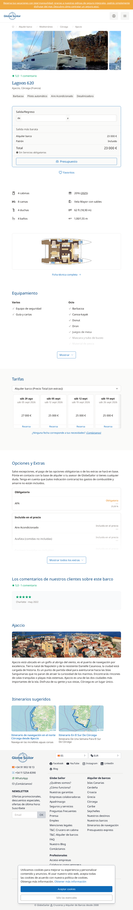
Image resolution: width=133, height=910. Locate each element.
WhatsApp (21, 778)
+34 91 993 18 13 (24, 767)
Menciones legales (61, 825)
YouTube (74, 763)
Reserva (26, 426)
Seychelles (93, 811)
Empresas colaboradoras (65, 797)
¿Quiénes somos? (60, 783)
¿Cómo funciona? (60, 787)
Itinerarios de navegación (103, 825)
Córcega (64, 26)
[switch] (66, 172)
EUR (96, 755)
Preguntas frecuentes (63, 811)
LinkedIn (109, 763)
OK (41, 815)
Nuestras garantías (61, 792)
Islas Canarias (95, 783)
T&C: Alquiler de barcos (64, 834)
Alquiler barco (25, 26)
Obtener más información (70, 881)
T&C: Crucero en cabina (64, 830)
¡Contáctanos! (93, 432)
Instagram (91, 763)
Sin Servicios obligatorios (32, 152)
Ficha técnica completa (64, 274)
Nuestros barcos (97, 820)
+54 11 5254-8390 (25, 772)
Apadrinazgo (57, 801)
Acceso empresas (60, 860)
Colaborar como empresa (65, 865)
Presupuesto (68, 161)
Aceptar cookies (66, 889)
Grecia (91, 797)
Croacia (92, 792)
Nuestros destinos (98, 816)
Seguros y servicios (61, 806)
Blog (55, 768)
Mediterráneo (46, 26)
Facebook (58, 763)
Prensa (54, 816)
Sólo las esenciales (66, 897)
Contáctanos (57, 849)
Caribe (91, 806)
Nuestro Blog (58, 844)
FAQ (52, 839)
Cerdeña (92, 787)
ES (62, 755)
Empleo (54, 820)
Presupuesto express (100, 830)
